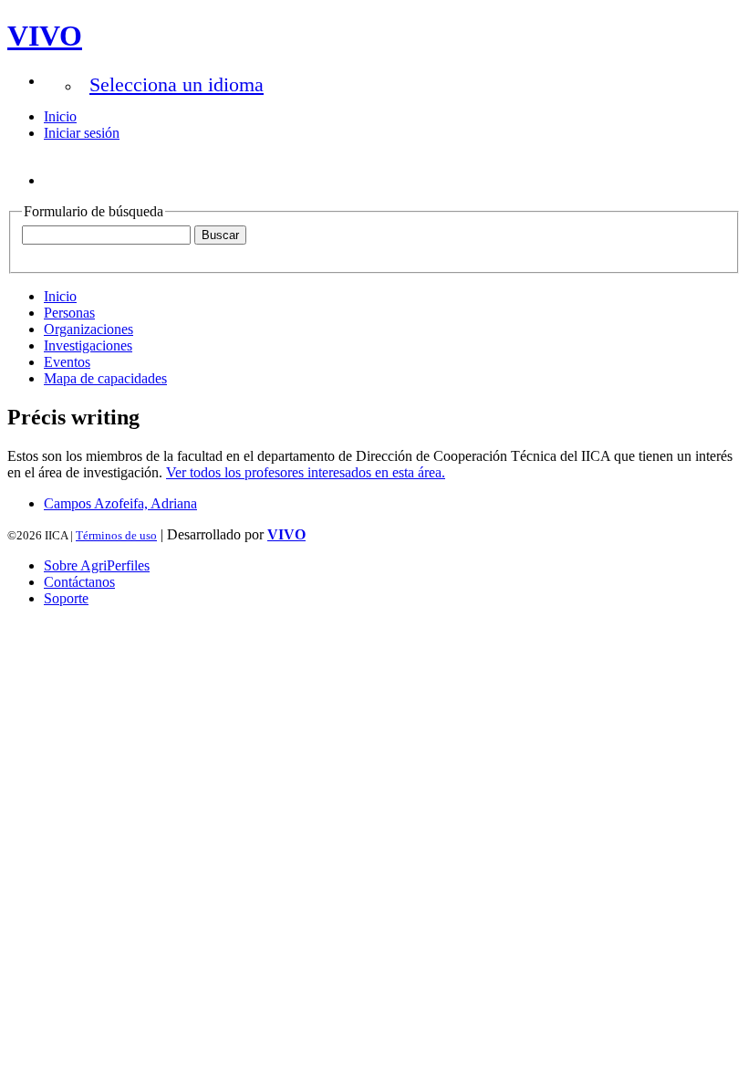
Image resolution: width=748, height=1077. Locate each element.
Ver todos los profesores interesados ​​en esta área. (305, 472)
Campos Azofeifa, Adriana (120, 503)
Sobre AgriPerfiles (97, 565)
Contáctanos (79, 582)
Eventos (67, 362)
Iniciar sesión (81, 133)
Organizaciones (88, 329)
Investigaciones (88, 345)
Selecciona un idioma (176, 84)
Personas (69, 312)
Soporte (66, 598)
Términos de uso (116, 535)
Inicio (60, 116)
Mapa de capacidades (105, 378)
